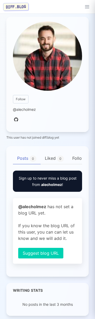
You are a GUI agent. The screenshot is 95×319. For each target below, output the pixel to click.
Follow (21, 99)
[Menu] (87, 7)
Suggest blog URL (41, 253)
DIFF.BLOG (16, 7)
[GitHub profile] (16, 119)
